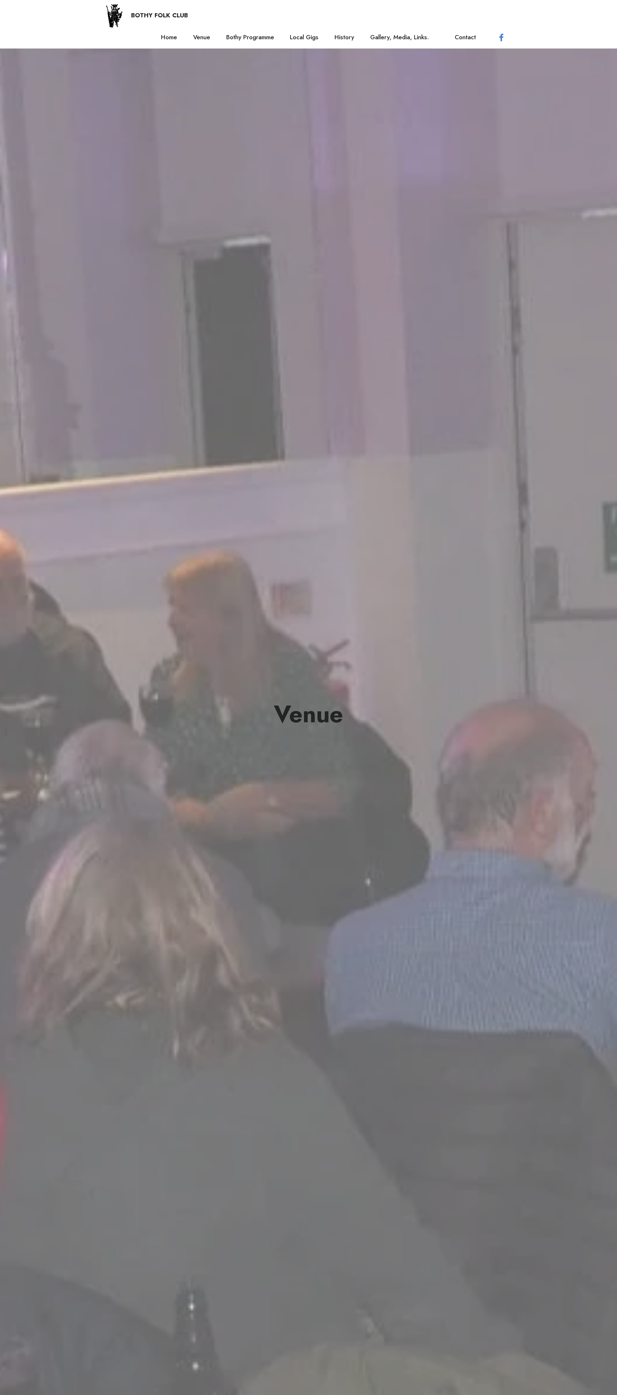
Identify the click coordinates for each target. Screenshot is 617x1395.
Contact (468, 37)
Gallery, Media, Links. (404, 37)
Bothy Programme (250, 37)
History (344, 37)
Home (169, 37)
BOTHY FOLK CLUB (159, 15)
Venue (201, 37)
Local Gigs (304, 37)
